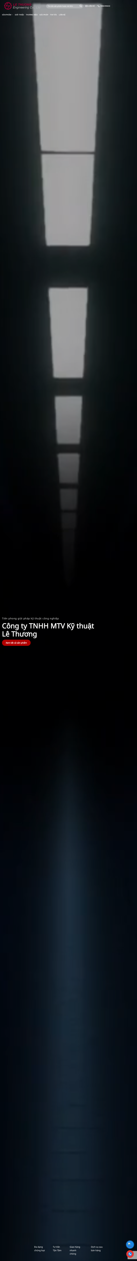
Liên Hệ (62, 15)
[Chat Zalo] (130, 1244)
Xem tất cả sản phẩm (16, 642)
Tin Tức (53, 15)
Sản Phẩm (6, 15)
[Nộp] (80, 6)
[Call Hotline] (130, 1254)
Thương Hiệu (32, 15)
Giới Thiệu (19, 15)
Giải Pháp (43, 15)
